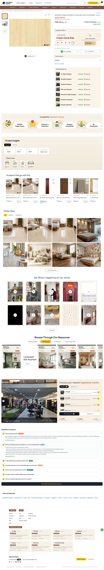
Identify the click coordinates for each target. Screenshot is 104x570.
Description (14, 145)
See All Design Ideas (52, 270)
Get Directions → (13, 538)
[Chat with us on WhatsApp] (102, 530)
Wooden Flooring (32, 515)
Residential (90, 497)
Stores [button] (31, 3)
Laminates (30, 513)
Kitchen (60, 497)
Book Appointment (68, 413)
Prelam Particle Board (37, 497)
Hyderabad (74, 386)
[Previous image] (3, 401)
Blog (10, 520)
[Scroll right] (100, 360)
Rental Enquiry (91, 559)
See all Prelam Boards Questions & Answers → (52, 484)
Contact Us (11, 515)
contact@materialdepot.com (30, 559)
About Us (11, 513)
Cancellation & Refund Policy (28, 566)
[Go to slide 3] (5, 31)
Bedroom (11, 215)
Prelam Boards (9, 10)
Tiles (20, 513)
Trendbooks (45, 341)
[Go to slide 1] (5, 16)
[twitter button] (14, 562)
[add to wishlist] (49, 14)
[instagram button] (11, 562)
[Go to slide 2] (5, 23)
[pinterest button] (20, 562)
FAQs (10, 523)
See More (52, 330)
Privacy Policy (18, 566)
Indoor (96, 497)
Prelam (25, 497)
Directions (81, 74)
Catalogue (57, 341)
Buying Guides (33, 341)
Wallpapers (21, 515)
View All (27, 364)
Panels (29, 518)
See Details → (20, 538)
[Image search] (85, 3)
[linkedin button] (9, 562)
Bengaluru (64, 386)
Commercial (83, 497)
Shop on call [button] (94, 3)
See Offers (90, 43)
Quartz (20, 518)
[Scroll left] (3, 360)
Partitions (75, 497)
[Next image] (55, 401)
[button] (7, 3)
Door (70, 497)
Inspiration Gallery (23, 520)
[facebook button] (18, 562)
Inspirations (39, 3)
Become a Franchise (81, 559)
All (5, 215)
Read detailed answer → (10, 440)
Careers (11, 518)
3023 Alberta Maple (8, 497)
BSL (29, 497)
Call (19, 559)
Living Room (18, 215)
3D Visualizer (48, 3)
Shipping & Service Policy (41, 566)
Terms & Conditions (10, 566)
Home (2, 10)
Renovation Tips (70, 341)
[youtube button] (16, 562)
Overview (7, 145)
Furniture (65, 497)
